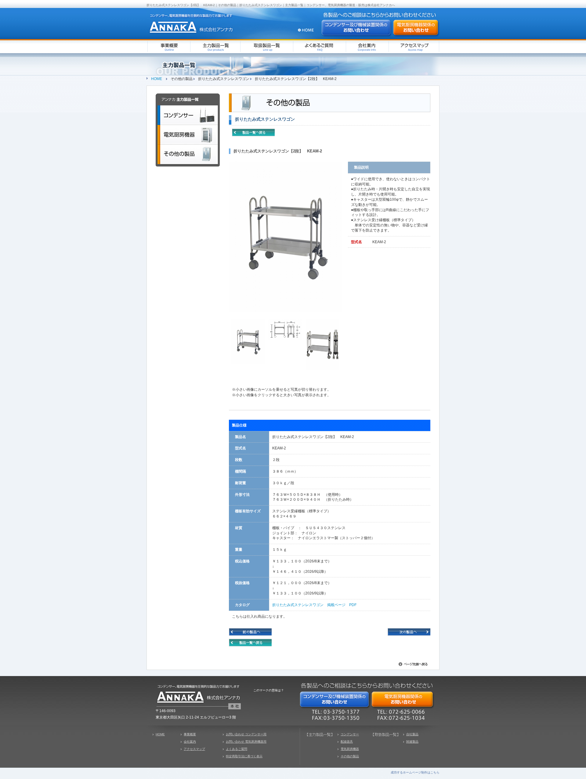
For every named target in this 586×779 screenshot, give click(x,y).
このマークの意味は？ (268, 690)
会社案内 (190, 741)
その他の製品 (350, 756)
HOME (156, 79)
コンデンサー (350, 734)
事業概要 (190, 734)
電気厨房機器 (350, 749)
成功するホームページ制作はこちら (415, 772)
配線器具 (347, 741)
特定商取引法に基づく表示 (244, 756)
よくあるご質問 (236, 749)
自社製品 (412, 734)
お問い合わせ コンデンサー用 (246, 734)
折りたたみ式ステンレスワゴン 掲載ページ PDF (314, 605)
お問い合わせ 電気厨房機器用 (246, 741)
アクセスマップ (194, 749)
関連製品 (412, 741)
